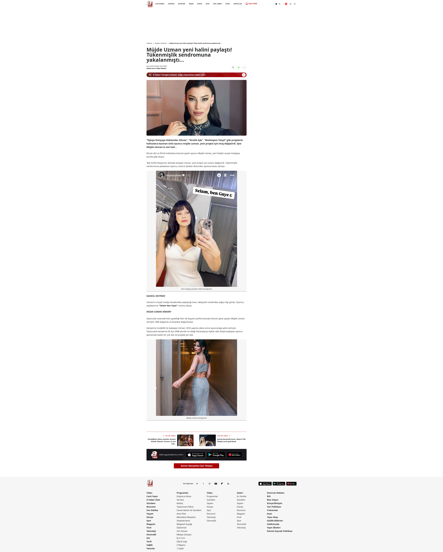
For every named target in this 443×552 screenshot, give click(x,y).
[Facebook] (197, 483)
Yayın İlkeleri (273, 527)
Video (149, 492)
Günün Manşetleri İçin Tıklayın (197, 465)
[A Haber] (150, 3)
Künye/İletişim (274, 503)
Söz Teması (182, 531)
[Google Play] (216, 454)
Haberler (149, 43)
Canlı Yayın (152, 496)
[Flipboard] (222, 483)
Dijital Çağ (182, 541)
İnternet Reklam (275, 492)
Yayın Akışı (272, 517)
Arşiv (269, 513)
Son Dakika (152, 510)
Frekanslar (272, 510)
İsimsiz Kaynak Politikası (279, 531)
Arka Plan (181, 513)
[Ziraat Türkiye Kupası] (286, 3)
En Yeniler (241, 496)
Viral (149, 527)
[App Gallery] (234, 454)
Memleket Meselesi (186, 517)
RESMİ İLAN (238, 4)
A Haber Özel (153, 499)
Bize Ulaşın (272, 499)
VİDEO (227, 4)
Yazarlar (151, 548)
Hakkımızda (273, 524)
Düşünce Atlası (184, 496)
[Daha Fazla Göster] (244, 67)
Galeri (240, 492)
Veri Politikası (274, 506)
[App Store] (195, 454)
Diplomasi (182, 527)
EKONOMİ (181, 4)
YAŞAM (191, 4)
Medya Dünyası (184, 534)
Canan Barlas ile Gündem (189, 510)
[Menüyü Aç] (294, 4)
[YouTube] (215, 483)
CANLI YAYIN (252, 4)
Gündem (151, 503)
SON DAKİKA (159, 4)
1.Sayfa (180, 548)
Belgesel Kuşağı (184, 524)
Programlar (182, 492)
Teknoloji (151, 531)
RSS (269, 496)
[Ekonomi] (266, 4)
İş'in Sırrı (181, 538)
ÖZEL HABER (217, 4)
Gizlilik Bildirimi (275, 520)
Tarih (149, 541)
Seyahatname (183, 520)
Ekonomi (151, 506)
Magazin (151, 524)
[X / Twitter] (203, 483)
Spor (149, 520)
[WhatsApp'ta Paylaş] (238, 67)
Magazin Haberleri (161, 43)
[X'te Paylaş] (233, 67)
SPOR (207, 4)
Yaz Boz (180, 499)
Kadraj (180, 503)
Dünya (150, 517)
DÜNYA (199, 4)
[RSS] (228, 483)
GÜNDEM (171, 4)
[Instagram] (209, 483)
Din (148, 538)
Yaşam (150, 513)
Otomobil (151, 534)
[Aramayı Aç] (290, 4)
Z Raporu (181, 545)
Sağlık (150, 545)
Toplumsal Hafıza (185, 506)
